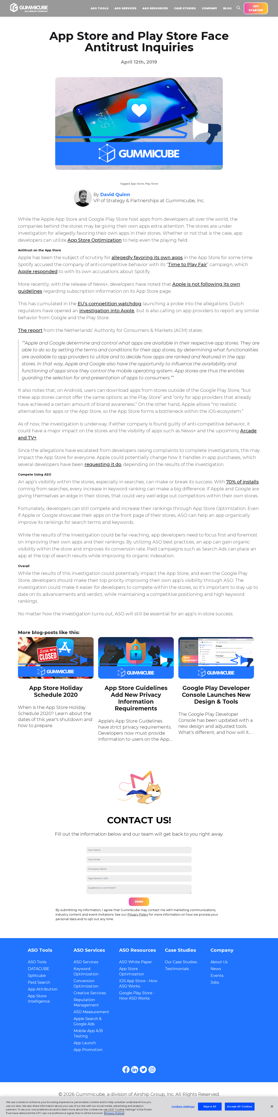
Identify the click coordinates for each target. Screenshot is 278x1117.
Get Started (256, 8)
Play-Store (151, 183)
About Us (219, 962)
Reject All (209, 1106)
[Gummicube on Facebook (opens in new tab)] (126, 1069)
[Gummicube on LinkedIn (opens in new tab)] (134, 1069)
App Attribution (42, 989)
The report (30, 330)
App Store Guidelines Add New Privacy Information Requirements (136, 698)
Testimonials (177, 968)
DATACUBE (38, 968)
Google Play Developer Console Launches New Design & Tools (216, 695)
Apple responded (37, 271)
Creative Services (90, 993)
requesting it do (103, 464)
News (215, 968)
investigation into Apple (106, 310)
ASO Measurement (91, 1012)
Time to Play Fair (187, 264)
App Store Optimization (95, 240)
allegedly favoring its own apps (147, 257)
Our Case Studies (181, 962)
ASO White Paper (135, 962)
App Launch (85, 1043)
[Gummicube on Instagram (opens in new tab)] (152, 1069)
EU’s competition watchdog (109, 303)
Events (217, 975)
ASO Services (86, 962)
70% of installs (242, 481)
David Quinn (115, 194)
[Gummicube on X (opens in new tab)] (143, 1069)
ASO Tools (37, 962)
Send (139, 901)
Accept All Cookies (239, 1106)
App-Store (137, 183)
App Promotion (88, 1049)
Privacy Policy (137, 914)
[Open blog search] (238, 7)
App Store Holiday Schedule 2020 (56, 691)
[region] (139, 1107)
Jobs (214, 982)
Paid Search (39, 982)
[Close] (272, 1106)
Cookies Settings (183, 1106)
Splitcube (37, 975)
